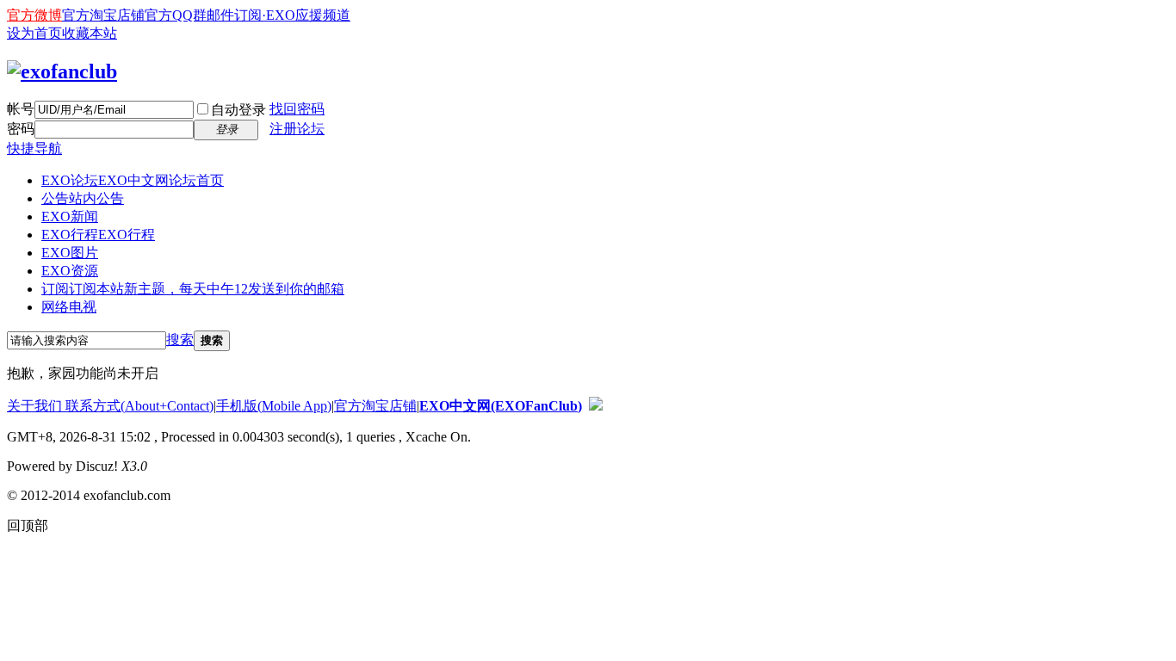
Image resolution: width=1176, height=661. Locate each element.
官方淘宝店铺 (103, 15)
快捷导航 (34, 148)
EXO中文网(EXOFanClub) (500, 405)
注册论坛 (297, 128)
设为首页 (34, 33)
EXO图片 (69, 252)
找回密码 (297, 109)
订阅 (192, 288)
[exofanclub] (62, 71)
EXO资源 (69, 270)
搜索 (180, 339)
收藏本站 (89, 33)
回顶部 (27, 525)
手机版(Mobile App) (273, 405)
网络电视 (68, 307)
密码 (20, 128)
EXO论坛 (132, 180)
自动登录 (238, 109)
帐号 (20, 109)
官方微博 (34, 15)
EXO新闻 (69, 216)
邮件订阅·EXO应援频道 (278, 15)
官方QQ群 (176, 15)
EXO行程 (98, 234)
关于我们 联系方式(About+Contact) (110, 405)
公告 (82, 198)
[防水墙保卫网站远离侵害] (596, 405)
